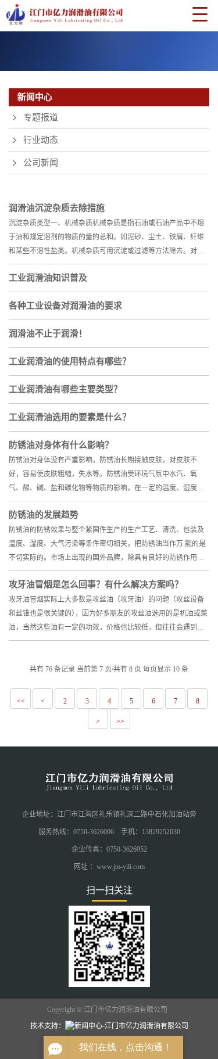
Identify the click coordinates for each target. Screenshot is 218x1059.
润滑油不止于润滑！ (48, 333)
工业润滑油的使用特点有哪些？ (70, 361)
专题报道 (40, 117)
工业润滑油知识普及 (48, 277)
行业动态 (40, 140)
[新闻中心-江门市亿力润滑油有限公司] (62, 16)
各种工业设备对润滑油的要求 (65, 305)
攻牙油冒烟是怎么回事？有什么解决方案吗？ (96, 584)
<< (21, 701)
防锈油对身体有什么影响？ (61, 445)
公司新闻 (40, 162)
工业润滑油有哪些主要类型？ (65, 389)
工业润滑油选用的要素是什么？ (70, 417)
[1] (109, 51)
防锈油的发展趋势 (43, 514)
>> (120, 721)
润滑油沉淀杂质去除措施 (57, 208)
